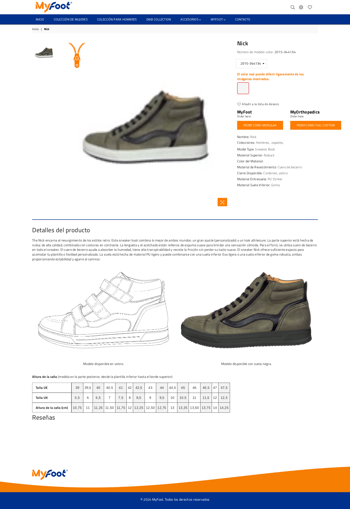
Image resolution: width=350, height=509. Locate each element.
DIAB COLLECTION (158, 19)
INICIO (40, 19)
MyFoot (217, 19)
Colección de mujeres (71, 19)
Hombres (262, 142)
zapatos (277, 142)
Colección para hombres (117, 19)
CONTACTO (242, 19)
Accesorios (189, 19)
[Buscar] (293, 7)
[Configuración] (301, 7)
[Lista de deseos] (309, 7)
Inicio (35, 29)
